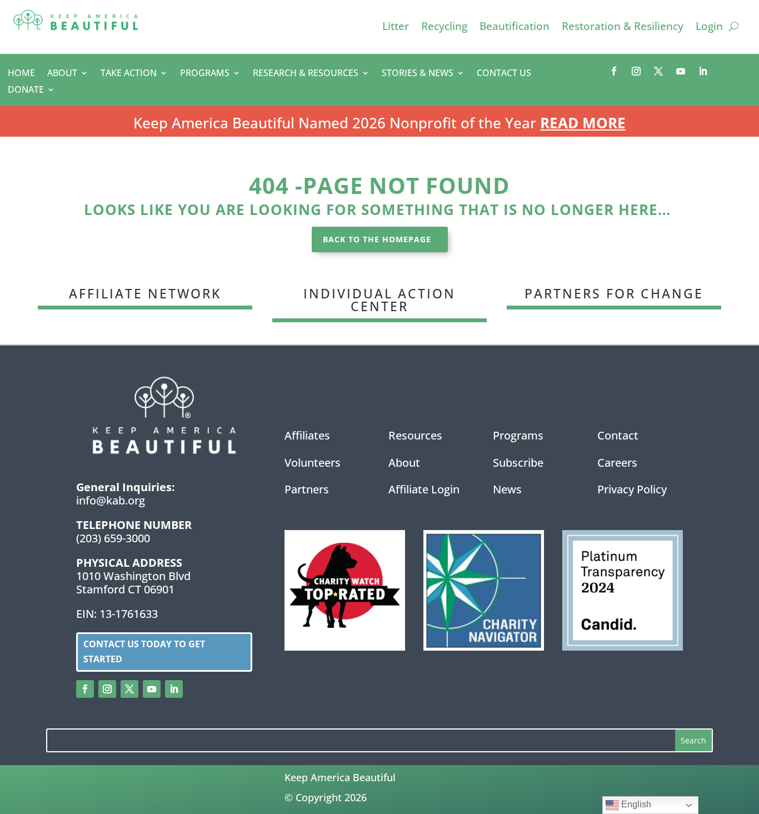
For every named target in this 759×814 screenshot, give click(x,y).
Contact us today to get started (144, 651)
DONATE (26, 91)
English (635, 804)
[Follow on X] (658, 71)
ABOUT (62, 74)
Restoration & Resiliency (622, 27)
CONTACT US (504, 74)
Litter (395, 27)
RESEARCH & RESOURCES (305, 74)
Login (709, 27)
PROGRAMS (204, 74)
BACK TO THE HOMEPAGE (377, 239)
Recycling (444, 27)
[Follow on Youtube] (681, 71)
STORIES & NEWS (417, 74)
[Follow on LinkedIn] (703, 71)
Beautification (515, 27)
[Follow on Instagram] (636, 71)
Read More (583, 123)
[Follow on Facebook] (614, 71)
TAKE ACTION (129, 74)
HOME (21, 74)
